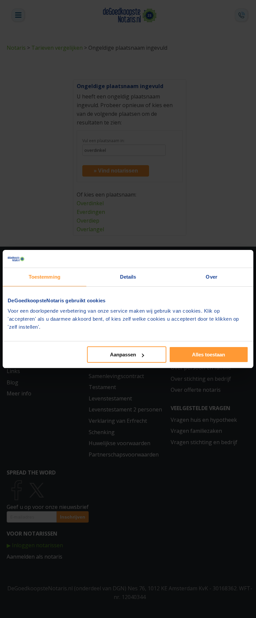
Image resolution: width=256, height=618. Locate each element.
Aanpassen (123, 354)
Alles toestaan (208, 354)
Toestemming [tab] (44, 277)
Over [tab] (211, 277)
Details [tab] (128, 277)
